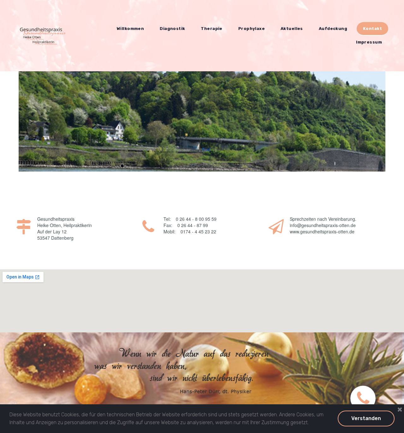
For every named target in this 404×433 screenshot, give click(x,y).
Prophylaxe (251, 28)
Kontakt (372, 28)
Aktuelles (292, 28)
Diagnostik (172, 28)
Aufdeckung (333, 28)
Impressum (369, 42)
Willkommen (130, 28)
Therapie (211, 28)
